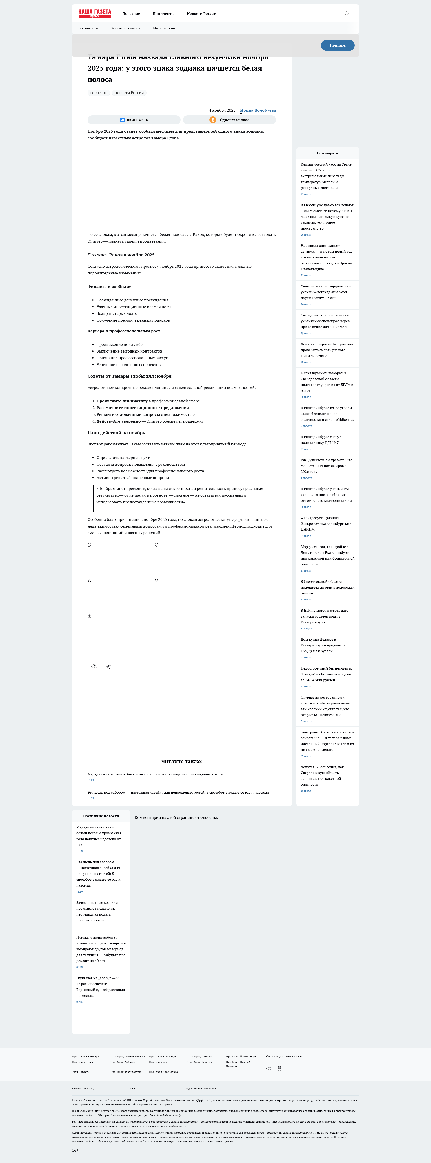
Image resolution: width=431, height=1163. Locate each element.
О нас (132, 1088)
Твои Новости (80, 1071)
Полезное (131, 13)
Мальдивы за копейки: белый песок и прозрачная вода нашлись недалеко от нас (156, 777)
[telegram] (109, 666)
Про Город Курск (82, 1062)
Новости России (201, 13)
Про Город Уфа (158, 1062)
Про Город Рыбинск (122, 1062)
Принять (338, 45)
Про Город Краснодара (163, 1071)
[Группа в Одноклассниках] (229, 119)
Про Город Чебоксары (85, 1056)
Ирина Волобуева (258, 110)
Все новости (88, 28)
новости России (129, 92)
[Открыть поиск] (346, 13)
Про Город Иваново (199, 1056)
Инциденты (163, 13)
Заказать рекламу (125, 28)
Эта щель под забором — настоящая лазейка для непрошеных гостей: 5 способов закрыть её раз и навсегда (178, 795)
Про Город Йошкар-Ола (241, 1056)
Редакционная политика (200, 1088)
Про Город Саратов (199, 1062)
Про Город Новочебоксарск (127, 1056)
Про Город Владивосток (125, 1071)
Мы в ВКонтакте (166, 28)
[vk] (94, 666)
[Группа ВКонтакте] (134, 119)
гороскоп (99, 92)
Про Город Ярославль (162, 1056)
